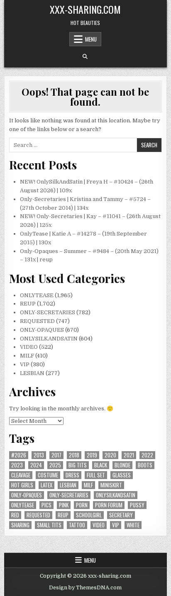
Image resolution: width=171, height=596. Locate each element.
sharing (20, 525)
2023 (17, 465)
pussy (137, 505)
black (100, 465)
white (133, 525)
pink (63, 505)
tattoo (77, 525)
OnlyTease (22, 505)
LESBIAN (32, 373)
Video (99, 525)
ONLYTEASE (37, 295)
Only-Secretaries (68, 495)
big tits (77, 465)
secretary (121, 515)
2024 (36, 465)
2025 (55, 465)
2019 (92, 455)
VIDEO (29, 347)
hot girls (22, 485)
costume (48, 475)
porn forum (108, 505)
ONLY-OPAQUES (42, 330)
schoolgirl (89, 515)
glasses (121, 475)
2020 (110, 455)
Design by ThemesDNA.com (85, 588)
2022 (147, 455)
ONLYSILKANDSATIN (49, 338)
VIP (24, 364)
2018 (74, 455)
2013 (39, 455)
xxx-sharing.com (85, 9)
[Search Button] (85, 56)
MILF (27, 356)
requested (38, 515)
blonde (122, 465)
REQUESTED (37, 321)
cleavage (20, 475)
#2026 (18, 455)
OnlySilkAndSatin (115, 495)
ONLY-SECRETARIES (47, 312)
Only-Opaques (26, 495)
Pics (46, 505)
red (15, 515)
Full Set (96, 475)
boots (145, 465)
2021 (129, 455)
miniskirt (111, 485)
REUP (28, 303)
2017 (56, 455)
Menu (91, 39)
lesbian (68, 485)
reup (63, 515)
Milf (88, 485)
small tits (49, 525)
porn (82, 505)
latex (46, 485)
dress (72, 475)
